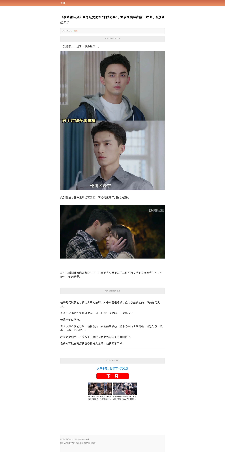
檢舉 (76, 30)
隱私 (81, 443)
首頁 (62, 3)
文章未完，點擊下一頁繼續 (112, 368)
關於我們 (63, 443)
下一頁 (112, 376)
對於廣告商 (91, 443)
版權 (85, 443)
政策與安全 (71, 443)
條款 (77, 443)
